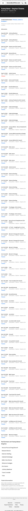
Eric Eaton (5, 466)
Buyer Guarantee (9, 504)
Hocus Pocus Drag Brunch (10, 448)
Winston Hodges (7, 463)
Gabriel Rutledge (7, 457)
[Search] (25, 3)
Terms (10, 506)
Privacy (21, 504)
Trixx (3, 476)
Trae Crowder (6, 472)
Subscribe (16, 506)
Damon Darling (6, 454)
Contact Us (17, 502)
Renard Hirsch (6, 451)
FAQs (16, 504)
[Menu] (3, 3)
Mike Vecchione (7, 460)
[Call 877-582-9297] (22, 3)
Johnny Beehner (7, 469)
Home (2, 12)
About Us (10, 502)
